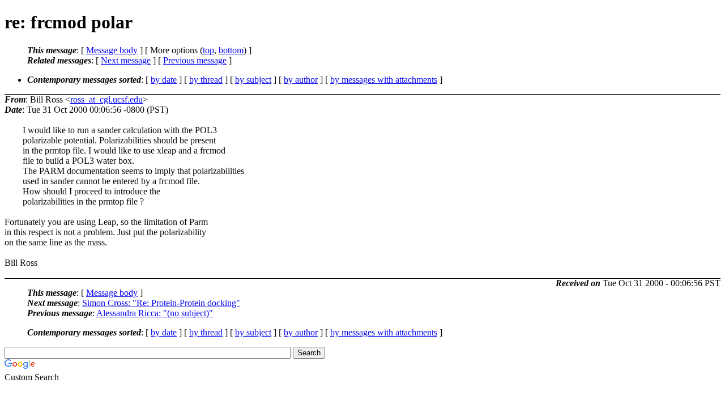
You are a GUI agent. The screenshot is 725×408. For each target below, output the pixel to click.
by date (164, 79)
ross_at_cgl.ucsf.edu (106, 99)
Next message (126, 60)
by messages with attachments (383, 79)
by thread (206, 79)
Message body (112, 50)
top (208, 50)
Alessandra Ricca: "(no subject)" (154, 313)
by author (301, 79)
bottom (231, 50)
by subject (253, 79)
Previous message (195, 60)
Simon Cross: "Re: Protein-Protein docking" (161, 303)
